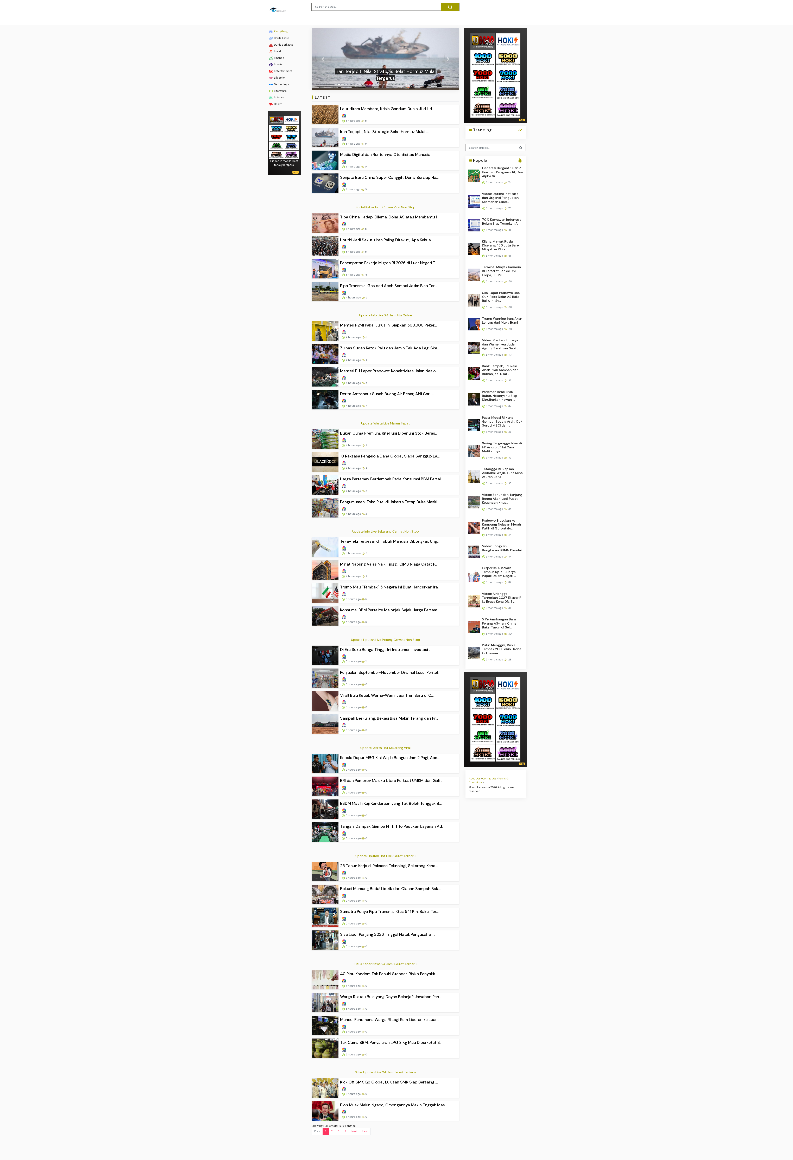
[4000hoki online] (276, 154)
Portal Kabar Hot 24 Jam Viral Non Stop (385, 207)
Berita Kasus (281, 38)
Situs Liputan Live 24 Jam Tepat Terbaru (385, 1072)
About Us (475, 778)
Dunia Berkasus (283, 44)
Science (279, 97)
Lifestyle (279, 77)
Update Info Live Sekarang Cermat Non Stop (385, 531)
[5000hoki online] (291, 128)
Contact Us (489, 778)
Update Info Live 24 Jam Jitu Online (385, 315)
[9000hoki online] (291, 137)
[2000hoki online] (291, 145)
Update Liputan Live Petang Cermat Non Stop (385, 640)
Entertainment (282, 71)
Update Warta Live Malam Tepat (385, 423)
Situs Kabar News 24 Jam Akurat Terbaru (386, 964)
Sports (278, 64)
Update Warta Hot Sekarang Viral (385, 748)
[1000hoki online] (276, 128)
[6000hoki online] (291, 154)
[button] (323, 59)
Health (277, 104)
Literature (280, 91)
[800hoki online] (276, 145)
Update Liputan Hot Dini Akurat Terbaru (385, 856)
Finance (278, 58)
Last (365, 1131)
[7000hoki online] (276, 137)
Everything (280, 31)
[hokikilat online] (291, 119)
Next (354, 1131)
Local (277, 51)
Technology (281, 84)
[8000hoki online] (276, 119)
